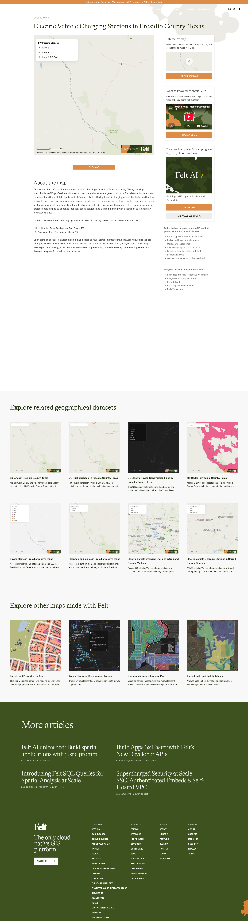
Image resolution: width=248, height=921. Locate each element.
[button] (140, 9)
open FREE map (189, 76)
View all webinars (189, 215)
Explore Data (40, 18)
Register (189, 207)
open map (94, 167)
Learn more (156, 2)
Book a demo (189, 134)
